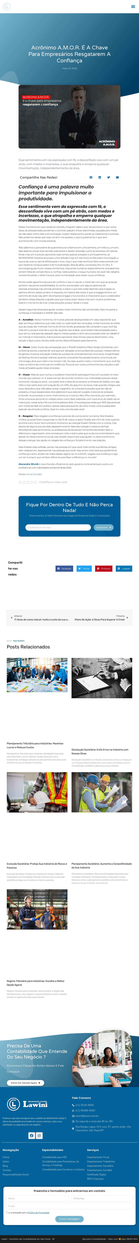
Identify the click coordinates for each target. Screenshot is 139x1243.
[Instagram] (39, 1135)
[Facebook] (31, 1135)
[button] (133, 7)
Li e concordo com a (29, 1212)
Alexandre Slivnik (29, 464)
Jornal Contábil (34, 474)
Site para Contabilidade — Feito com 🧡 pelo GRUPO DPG (110, 1239)
